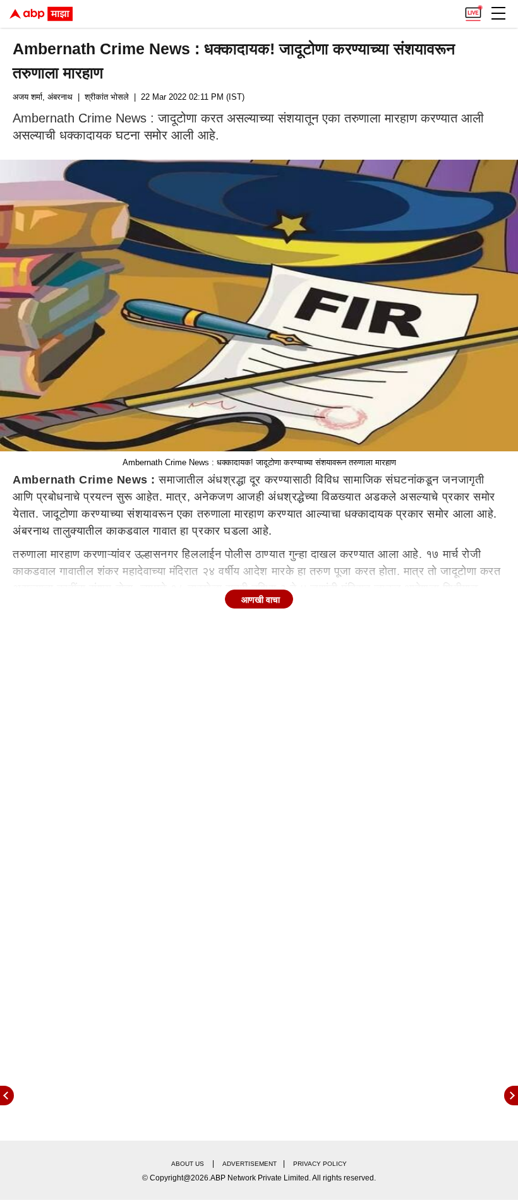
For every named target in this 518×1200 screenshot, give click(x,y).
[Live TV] (473, 10)
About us (187, 1163)
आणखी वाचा (260, 600)
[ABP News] (511, 1095)
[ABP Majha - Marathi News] (41, 13)
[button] (498, 13)
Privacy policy (320, 1163)
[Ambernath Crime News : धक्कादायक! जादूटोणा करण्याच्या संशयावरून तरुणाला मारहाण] (259, 305)
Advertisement (249, 1163)
